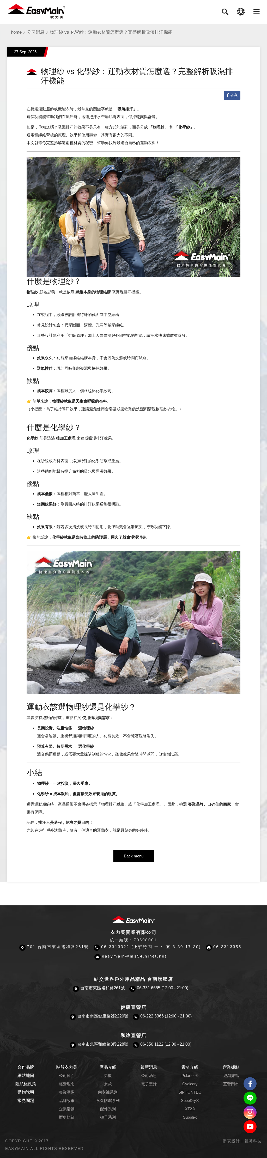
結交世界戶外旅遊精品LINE (250, 1098)
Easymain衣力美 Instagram (250, 1112)
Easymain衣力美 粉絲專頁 (250, 1083)
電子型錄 (149, 1084)
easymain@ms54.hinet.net (134, 956)
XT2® (190, 1109)
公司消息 (36, 32)
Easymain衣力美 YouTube (250, 1126)
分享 (234, 95)
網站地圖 (25, 1075)
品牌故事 (67, 1101)
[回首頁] (36, 11)
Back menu (133, 856)
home (16, 32)
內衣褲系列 (108, 1092)
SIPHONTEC (189, 1092)
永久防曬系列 (108, 1101)
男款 (108, 1076)
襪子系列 (108, 1117)
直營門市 (231, 1084)
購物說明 (25, 1092)
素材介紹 (189, 1067)
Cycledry (190, 1084)
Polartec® (189, 1076)
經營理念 (67, 1084)
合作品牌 (25, 1067)
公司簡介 (67, 1076)
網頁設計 (231, 1141)
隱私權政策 (25, 1084)
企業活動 (67, 1109)
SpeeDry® (190, 1101)
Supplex (190, 1117)
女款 (108, 1084)
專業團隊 (67, 1092)
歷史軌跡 (67, 1117)
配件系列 (108, 1109)
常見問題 (25, 1100)
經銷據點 (231, 1076)
